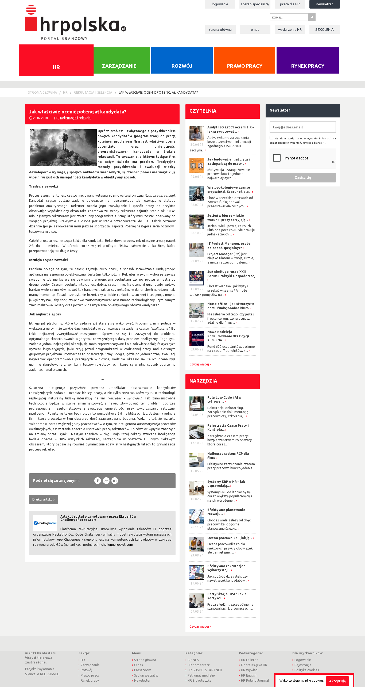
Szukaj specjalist (146, 675)
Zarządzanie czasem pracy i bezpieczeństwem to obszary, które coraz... (230, 440)
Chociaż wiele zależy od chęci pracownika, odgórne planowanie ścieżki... (229, 524)
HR (56, 67)
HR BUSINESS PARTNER (205, 670)
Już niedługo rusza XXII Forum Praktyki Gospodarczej (231, 274)
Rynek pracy (307, 65)
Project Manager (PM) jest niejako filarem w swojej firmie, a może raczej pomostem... (230, 258)
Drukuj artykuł (42, 499)
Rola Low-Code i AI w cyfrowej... (224, 399)
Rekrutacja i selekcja (93, 92)
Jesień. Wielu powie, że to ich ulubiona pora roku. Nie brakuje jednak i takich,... (231, 230)
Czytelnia (202, 110)
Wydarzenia (290, 29)
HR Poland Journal (255, 680)
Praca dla (290, 4)
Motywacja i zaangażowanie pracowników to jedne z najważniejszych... (228, 174)
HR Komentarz (199, 665)
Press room (142, 670)
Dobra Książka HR (254, 665)
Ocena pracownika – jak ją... (229, 538)
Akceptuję (337, 681)
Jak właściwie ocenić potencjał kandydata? (158, 92)
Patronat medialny (202, 675)
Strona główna (220, 29)
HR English (249, 675)
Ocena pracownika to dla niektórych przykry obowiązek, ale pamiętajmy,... (230, 548)
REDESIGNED (50, 674)
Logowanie (220, 4)
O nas (255, 29)
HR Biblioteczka (199, 680)
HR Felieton (249, 660)
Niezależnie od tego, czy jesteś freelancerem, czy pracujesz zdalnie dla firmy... (230, 318)
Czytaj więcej (199, 364)
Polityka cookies (306, 670)
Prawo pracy (244, 65)
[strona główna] (75, 19)
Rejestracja (302, 665)
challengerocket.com (117, 544)
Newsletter (324, 4)
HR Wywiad (249, 670)
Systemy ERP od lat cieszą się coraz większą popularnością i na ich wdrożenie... (229, 496)
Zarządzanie (119, 65)
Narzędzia (203, 380)
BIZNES (193, 660)
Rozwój (182, 65)
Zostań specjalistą (255, 4)
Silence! (30, 674)
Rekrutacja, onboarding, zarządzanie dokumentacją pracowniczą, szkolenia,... (227, 412)
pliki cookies (314, 680)
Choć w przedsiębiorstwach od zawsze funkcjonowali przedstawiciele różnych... (230, 202)
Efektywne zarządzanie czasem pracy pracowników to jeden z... (231, 466)
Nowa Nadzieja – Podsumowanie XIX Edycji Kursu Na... (228, 336)
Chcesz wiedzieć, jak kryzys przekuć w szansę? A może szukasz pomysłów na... (218, 290)
